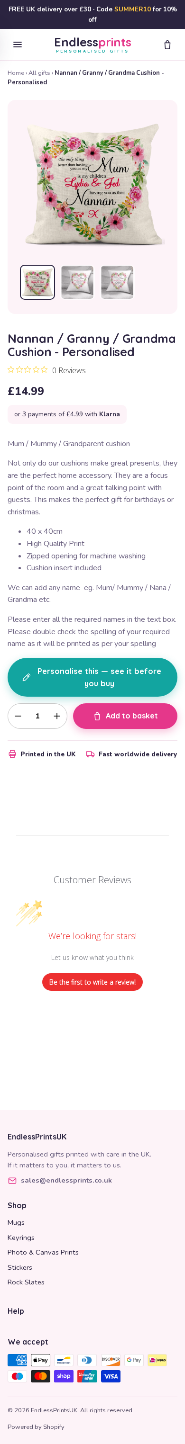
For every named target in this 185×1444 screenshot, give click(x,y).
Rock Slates (26, 1282)
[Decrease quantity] (18, 716)
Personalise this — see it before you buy (99, 677)
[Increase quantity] (57, 716)
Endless (92, 44)
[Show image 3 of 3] (117, 282)
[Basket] (167, 44)
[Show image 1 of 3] (37, 282)
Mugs (16, 1222)
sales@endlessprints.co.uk (66, 1180)
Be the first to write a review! (92, 982)
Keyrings (21, 1237)
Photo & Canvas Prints (43, 1252)
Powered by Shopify (36, 1427)
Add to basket (132, 715)
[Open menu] (18, 44)
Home (16, 73)
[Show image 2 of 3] (77, 282)
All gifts (39, 73)
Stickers (20, 1267)
